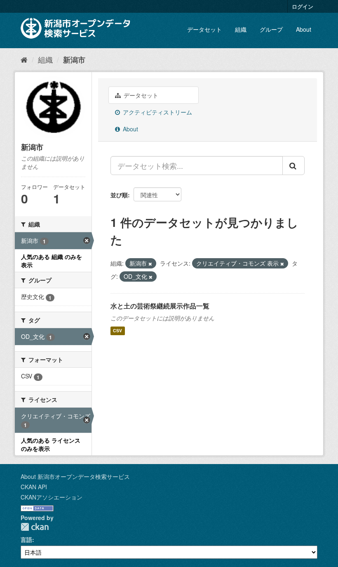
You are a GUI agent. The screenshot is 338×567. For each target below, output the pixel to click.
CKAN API (34, 487)
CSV (117, 331)
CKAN (35, 527)
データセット (204, 29)
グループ (271, 29)
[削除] (150, 263)
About (303, 29)
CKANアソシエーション (51, 497)
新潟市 (74, 59)
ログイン (302, 6)
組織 (240, 29)
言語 (26, 539)
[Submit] (293, 165)
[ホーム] (24, 59)
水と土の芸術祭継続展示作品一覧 (159, 305)
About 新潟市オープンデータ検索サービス (75, 476)
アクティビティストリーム (156, 112)
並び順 (119, 195)
